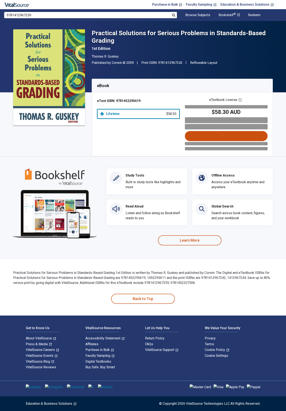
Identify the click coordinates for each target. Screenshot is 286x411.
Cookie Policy (215, 350)
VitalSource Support (160, 350)
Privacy (210, 338)
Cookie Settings (216, 356)
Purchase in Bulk (165, 4)
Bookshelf (227, 15)
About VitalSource (39, 338)
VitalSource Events (40, 356)
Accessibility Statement (103, 338)
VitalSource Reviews (41, 367)
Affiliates (91, 344)
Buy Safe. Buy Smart (100, 367)
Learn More (190, 240)
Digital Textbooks (98, 361)
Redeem (254, 15)
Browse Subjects (197, 15)
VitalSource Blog (38, 361)
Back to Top (143, 298)
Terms (209, 344)
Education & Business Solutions (245, 4)
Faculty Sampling (199, 4)
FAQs (149, 344)
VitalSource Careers (41, 350)
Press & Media (37, 344)
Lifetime (141, 114)
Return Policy (155, 338)
